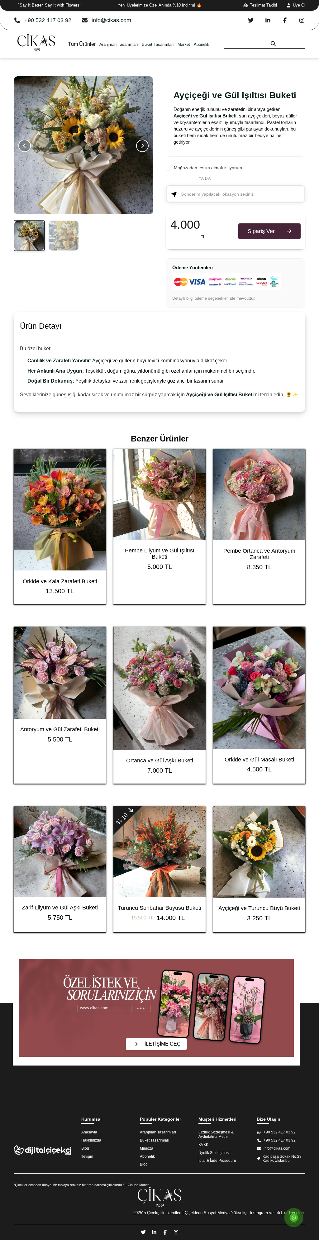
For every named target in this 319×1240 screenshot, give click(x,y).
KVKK (203, 1144)
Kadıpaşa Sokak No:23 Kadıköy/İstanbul (282, 1158)
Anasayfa (89, 1132)
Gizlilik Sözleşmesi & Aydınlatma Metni (216, 1134)
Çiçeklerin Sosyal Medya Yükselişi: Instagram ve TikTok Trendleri (244, 1212)
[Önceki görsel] (24, 146)
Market (184, 44)
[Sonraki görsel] (142, 146)
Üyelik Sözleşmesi (214, 1153)
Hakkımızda (91, 1140)
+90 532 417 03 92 (47, 20)
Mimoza (146, 1148)
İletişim (87, 1156)
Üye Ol (299, 5)
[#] (36, 55)
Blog (85, 1148)
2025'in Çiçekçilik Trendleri (157, 1212)
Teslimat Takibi (263, 5)
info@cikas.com (111, 20)
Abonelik (201, 44)
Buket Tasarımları (158, 44)
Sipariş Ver (261, 231)
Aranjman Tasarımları (118, 44)
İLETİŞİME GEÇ (163, 1044)
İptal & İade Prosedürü (217, 1160)
